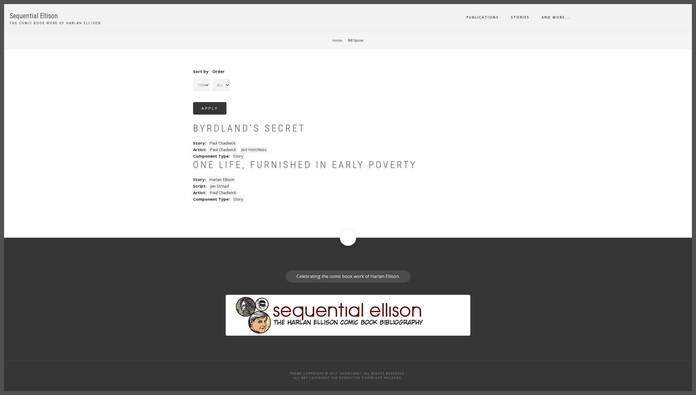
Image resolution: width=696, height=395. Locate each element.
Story (238, 156)
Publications (483, 17)
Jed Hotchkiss (254, 149)
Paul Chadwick (222, 143)
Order (218, 71)
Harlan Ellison (221, 179)
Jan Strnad (219, 186)
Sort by (201, 71)
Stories (520, 17)
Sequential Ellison (34, 16)
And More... (556, 17)
